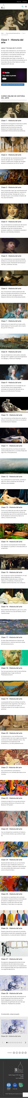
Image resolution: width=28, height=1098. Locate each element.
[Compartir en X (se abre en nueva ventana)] (25, 1052)
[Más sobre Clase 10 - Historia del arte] (14, 404)
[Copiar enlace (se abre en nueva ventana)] (22, 1052)
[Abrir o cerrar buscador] (22, 6)
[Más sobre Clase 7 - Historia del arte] (14, 310)
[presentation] (2, 1042)
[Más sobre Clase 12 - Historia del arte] (14, 466)
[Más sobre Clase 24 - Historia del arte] (14, 849)
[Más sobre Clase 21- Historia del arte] (14, 757)
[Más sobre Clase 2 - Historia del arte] (14, 144)
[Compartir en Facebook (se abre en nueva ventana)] (14, 1052)
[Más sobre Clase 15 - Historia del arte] (14, 561)
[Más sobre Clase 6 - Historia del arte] (14, 278)
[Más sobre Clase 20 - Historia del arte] (14, 722)
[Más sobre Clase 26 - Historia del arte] (14, 917)
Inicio (2, 33)
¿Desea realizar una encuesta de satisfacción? (12, 84)
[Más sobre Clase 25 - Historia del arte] (14, 883)
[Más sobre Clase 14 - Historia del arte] (14, 531)
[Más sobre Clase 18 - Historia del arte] (14, 657)
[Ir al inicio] (3, 6)
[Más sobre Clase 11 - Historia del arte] (14, 435)
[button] (7, 1042)
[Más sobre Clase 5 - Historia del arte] (14, 245)
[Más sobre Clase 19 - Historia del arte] (14, 688)
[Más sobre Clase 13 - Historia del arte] (14, 496)
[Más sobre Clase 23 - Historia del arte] (14, 818)
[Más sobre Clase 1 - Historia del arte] (14, 110)
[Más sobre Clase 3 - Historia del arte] (14, 177)
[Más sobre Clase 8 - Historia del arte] (14, 341)
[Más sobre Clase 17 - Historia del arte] (14, 627)
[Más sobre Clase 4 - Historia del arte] (14, 211)
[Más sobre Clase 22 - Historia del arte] (14, 787)
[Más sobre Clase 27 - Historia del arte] (14, 948)
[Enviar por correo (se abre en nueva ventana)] (16, 1052)
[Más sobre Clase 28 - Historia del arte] (14, 982)
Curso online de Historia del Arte (13, 33)
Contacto (25, 1)
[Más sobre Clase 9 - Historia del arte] (14, 372)
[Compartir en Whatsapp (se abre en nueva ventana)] (19, 1052)
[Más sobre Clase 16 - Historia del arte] (14, 596)
